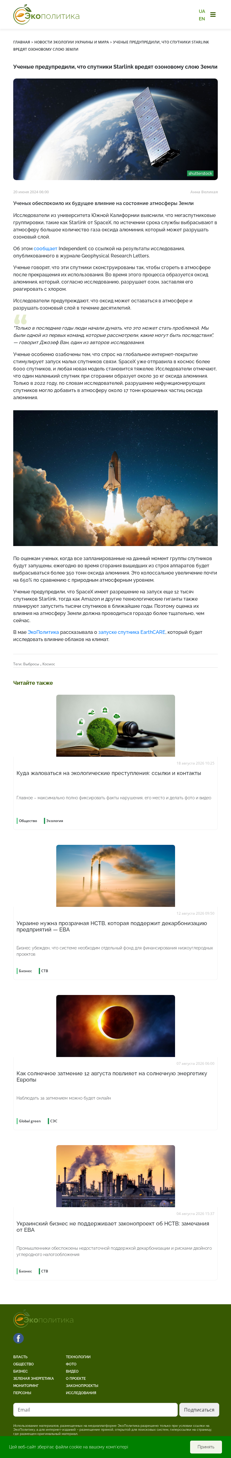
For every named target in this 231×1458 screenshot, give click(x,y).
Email (24, 1409)
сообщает (45, 248)
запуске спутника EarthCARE (131, 632)
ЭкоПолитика (43, 632)
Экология (54, 820)
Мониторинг (25, 1386)
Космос (48, 664)
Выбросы (31, 664)
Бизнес (20, 1371)
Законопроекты (82, 1386)
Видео (72, 1371)
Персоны (22, 1393)
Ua (202, 11)
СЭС (53, 1121)
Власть (20, 1357)
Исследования (81, 1393)
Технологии (78, 1357)
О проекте (76, 1378)
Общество (23, 1364)
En (202, 18)
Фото (71, 1364)
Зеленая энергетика (33, 1378)
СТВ (44, 970)
